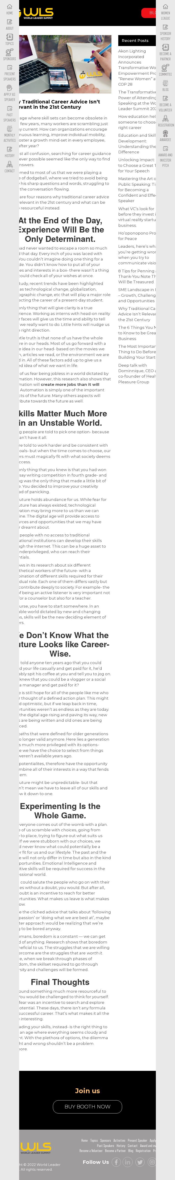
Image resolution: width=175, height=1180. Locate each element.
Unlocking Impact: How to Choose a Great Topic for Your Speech (141, 165)
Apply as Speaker (9, 97)
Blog (155, 12)
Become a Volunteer (165, 107)
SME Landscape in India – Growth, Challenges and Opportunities (141, 295)
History (121, 1146)
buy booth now (87, 1107)
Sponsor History (165, 36)
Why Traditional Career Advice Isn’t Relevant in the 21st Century (141, 314)
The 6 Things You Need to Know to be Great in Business (141, 333)
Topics (94, 1140)
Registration (143, 1151)
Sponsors (105, 1140)
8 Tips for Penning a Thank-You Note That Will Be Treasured (139, 276)
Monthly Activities (10, 138)
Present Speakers (9, 76)
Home (84, 1140)
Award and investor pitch (155, 1146)
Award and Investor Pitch (165, 160)
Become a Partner (165, 56)
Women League (165, 15)
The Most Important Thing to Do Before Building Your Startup (139, 352)
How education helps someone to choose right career (139, 122)
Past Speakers (9, 117)
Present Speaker (137, 1140)
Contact (133, 1146)
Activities (119, 1140)
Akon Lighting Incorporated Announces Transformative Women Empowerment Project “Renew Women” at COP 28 (142, 68)
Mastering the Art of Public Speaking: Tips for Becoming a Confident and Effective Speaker (141, 189)
